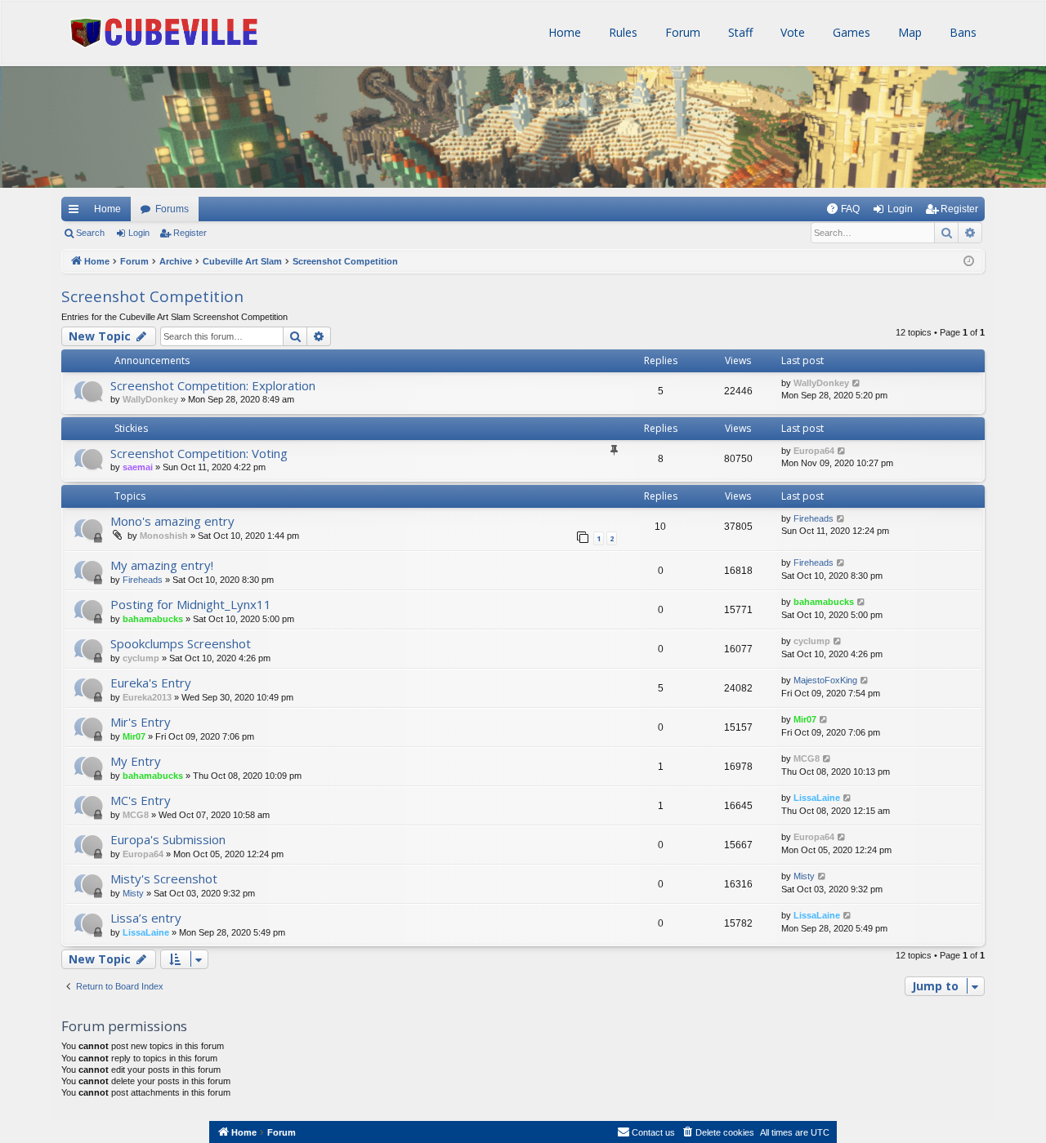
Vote (791, 32)
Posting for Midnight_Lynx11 (190, 604)
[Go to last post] (857, 383)
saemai (138, 467)
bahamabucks (153, 619)
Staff (739, 32)
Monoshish (164, 535)
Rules (621, 32)
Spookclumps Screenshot (180, 643)
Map (908, 32)
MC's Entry (140, 800)
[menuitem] (843, 209)
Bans (961, 32)
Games (849, 32)
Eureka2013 (147, 697)
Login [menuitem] (900, 209)
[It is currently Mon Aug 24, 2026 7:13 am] (968, 261)
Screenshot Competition (152, 296)
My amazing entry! (161, 565)
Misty (133, 893)
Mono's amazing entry (172, 521)
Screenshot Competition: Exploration (212, 385)
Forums (172, 209)
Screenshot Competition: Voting (199, 453)
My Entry (135, 761)
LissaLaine (816, 798)
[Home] (111, 114)
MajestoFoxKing (825, 680)
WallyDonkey (150, 399)
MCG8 (806, 758)
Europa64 (813, 451)
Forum (681, 32)
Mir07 (134, 736)
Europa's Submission (168, 839)
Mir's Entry (140, 722)
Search (90, 233)
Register (190, 233)
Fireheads (813, 518)
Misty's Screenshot (163, 878)
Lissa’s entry (145, 918)
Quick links (72, 209)
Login (139, 233)
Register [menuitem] (959, 209)
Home (563, 32)
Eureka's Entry (150, 682)
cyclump (141, 658)
